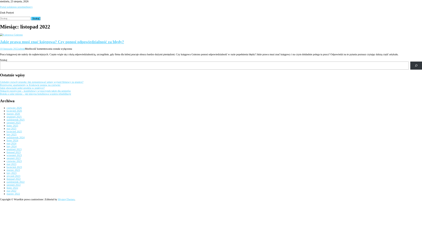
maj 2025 (11, 128)
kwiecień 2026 (14, 110)
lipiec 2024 (12, 140)
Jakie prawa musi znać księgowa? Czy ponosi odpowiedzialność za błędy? (62, 42)
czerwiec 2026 (14, 107)
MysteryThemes (66, 199)
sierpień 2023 (14, 158)
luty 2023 (11, 173)
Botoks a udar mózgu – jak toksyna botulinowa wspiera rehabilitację (35, 93)
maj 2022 (11, 190)
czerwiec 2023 (14, 161)
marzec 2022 (13, 193)
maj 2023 (11, 164)
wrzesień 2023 (14, 155)
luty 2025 (11, 134)
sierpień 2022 (14, 185)
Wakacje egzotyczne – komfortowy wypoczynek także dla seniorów (35, 91)
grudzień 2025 (14, 116)
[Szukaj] (416, 66)
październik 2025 (16, 119)
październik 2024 (16, 137)
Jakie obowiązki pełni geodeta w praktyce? (22, 88)
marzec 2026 (13, 113)
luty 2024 (11, 146)
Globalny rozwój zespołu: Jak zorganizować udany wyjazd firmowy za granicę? (41, 82)
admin (21, 48)
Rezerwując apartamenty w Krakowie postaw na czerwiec (30, 85)
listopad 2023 (14, 152)
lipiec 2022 (12, 187)
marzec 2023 (13, 170)
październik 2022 (16, 182)
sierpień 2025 (14, 122)
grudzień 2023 (14, 149)
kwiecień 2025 (14, 131)
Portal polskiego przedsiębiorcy (16, 7)
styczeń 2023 (13, 176)
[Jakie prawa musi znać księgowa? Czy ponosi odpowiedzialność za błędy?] (211, 34)
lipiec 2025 (12, 125)
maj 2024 (11, 143)
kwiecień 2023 (14, 167)
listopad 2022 (14, 179)
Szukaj (3, 60)
